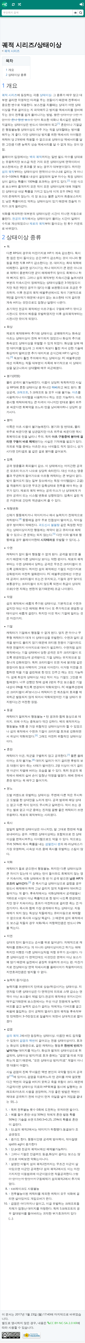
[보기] (75, 12)
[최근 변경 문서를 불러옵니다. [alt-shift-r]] (13, 4)
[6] (36, 735)
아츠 (75, 392)
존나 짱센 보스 (20, 120)
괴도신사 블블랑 (49, 525)
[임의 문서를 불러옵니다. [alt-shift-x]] (19, 4)
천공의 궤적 (19, 218)
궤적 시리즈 (12, 51)
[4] (20, 519)
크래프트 (22, 392)
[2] (68, 180)
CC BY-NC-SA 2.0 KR (63, 1323)
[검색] (81, 12)
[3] (11, 357)
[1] (58, 123)
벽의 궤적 (36, 157)
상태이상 (45, 95)
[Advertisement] (43, 29)
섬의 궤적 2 (13, 1035)
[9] (29, 882)
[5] (54, 533)
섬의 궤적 (8, 171)
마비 (55, 387)
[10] (11, 1075)
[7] (68, 754)
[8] (33, 759)
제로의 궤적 (37, 223)
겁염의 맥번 (27, 1040)
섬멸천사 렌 (52, 844)
